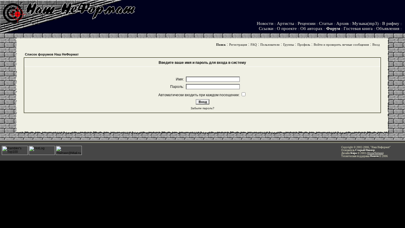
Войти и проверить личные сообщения (341, 44)
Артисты (285, 23)
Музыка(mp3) (365, 23)
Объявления (387, 28)
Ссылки (266, 28)
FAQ (254, 44)
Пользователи (270, 44)
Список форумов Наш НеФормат (52, 54)
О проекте (287, 28)
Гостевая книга (358, 28)
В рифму (390, 23)
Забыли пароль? (202, 108)
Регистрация (238, 44)
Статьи (326, 23)
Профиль (303, 44)
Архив (342, 23)
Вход (376, 44)
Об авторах (311, 28)
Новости (265, 23)
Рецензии (306, 23)
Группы (288, 44)
